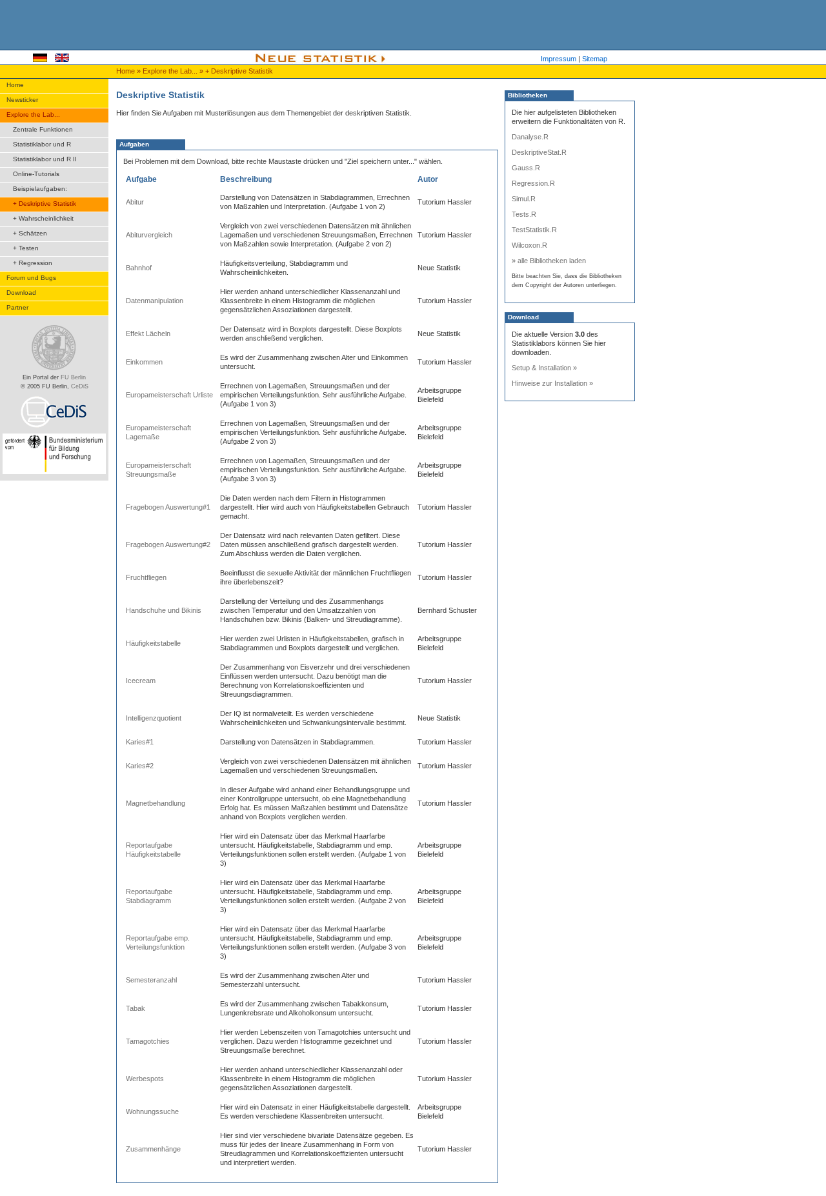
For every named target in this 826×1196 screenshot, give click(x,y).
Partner (17, 307)
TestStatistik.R (534, 230)
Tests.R (524, 214)
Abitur (135, 202)
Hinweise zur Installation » (552, 383)
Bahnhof (139, 268)
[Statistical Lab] (62, 59)
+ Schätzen (30, 233)
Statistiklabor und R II (45, 159)
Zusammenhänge (153, 1149)
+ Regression (32, 262)
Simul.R (524, 199)
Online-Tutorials (36, 173)
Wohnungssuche (152, 1111)
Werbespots (145, 1078)
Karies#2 (140, 766)
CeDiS (79, 386)
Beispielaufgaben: (40, 188)
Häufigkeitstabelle (153, 643)
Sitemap (594, 59)
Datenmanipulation (154, 300)
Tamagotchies (148, 1041)
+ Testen (26, 248)
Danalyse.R (530, 137)
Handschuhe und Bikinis (163, 610)
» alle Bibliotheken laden (549, 260)
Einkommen (144, 362)
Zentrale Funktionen (43, 129)
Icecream (141, 680)
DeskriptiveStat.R (539, 152)
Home (126, 71)
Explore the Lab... (171, 71)
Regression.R (533, 183)
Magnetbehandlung (155, 803)
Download (21, 292)
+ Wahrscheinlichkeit (43, 218)
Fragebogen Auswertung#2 (168, 544)
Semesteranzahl (151, 980)
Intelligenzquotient (153, 718)
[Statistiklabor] (40, 59)
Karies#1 (140, 742)
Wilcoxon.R (529, 245)
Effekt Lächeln (148, 333)
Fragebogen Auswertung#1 (168, 507)
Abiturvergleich (149, 235)
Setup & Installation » (544, 368)
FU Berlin (73, 377)
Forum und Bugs (31, 277)
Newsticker (22, 99)
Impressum (558, 59)
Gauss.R (526, 168)
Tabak (135, 1008)
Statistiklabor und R (42, 144)
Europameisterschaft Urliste (169, 395)
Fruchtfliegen (146, 577)
